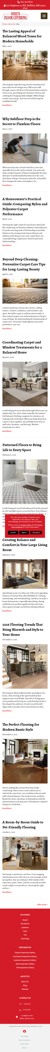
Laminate (25, 927)
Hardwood (25, 924)
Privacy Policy (24, 1044)
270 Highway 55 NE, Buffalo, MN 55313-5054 (26, 7)
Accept (13, 533)
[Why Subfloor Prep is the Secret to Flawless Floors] (25, 148)
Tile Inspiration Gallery (25, 968)
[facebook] (24, 1031)
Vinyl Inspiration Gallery (25, 964)
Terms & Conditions (24, 1040)
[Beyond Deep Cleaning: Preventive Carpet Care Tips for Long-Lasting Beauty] (25, 291)
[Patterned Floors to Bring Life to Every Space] (25, 481)
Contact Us (27, 1004)
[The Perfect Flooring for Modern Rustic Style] (25, 761)
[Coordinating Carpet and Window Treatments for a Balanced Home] (25, 384)
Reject (24, 533)
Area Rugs (25, 939)
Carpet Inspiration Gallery (25, 953)
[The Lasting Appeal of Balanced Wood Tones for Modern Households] (25, 65)
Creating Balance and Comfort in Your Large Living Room (24, 544)
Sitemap (24, 1048)
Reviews (25, 989)
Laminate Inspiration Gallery (25, 960)
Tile (25, 935)
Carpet (25, 920)
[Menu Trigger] (44, 16)
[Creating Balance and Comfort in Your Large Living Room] (25, 574)
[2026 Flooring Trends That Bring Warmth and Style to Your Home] (25, 666)
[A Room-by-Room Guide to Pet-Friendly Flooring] (25, 853)
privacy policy (26, 525)
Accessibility (24, 1036)
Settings (36, 533)
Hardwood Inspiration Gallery (25, 956)
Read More (7, 105)
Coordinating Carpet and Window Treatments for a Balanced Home (22, 347)
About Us (11, 24)
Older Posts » (42, 904)
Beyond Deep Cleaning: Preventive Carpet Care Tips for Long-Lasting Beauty (23, 264)
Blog (25, 985)
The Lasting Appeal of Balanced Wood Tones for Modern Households (22, 36)
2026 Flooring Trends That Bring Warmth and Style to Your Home (22, 629)
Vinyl (25, 931)
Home (4, 24)
